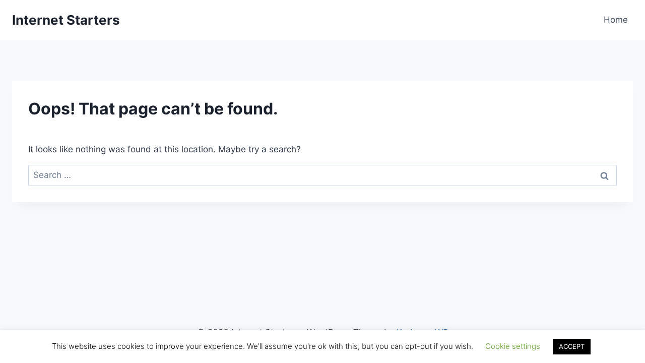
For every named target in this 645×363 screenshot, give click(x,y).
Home (616, 20)
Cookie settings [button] (512, 346)
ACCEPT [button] (572, 346)
